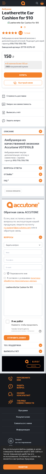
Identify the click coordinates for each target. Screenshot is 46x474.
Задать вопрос (13, 120)
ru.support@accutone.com (17, 227)
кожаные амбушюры (13, 191)
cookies (29, 449)
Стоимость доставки (16, 96)
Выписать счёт (14, 112)
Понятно (23, 467)
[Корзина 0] (41, 3)
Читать (33, 366)
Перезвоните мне (18, 273)
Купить (23, 75)
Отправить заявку (16, 338)
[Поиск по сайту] (37, 3)
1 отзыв (27, 33)
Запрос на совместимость (19, 104)
